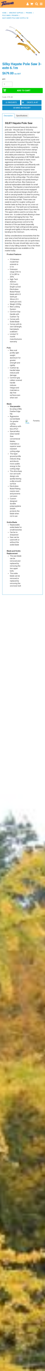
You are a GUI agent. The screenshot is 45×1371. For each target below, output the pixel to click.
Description (8, 116)
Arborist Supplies (16, 13)
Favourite (12, 102)
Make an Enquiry (23, 108)
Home (4, 13)
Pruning (29, 13)
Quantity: (3, 79)
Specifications (21, 116)
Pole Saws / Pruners (10, 15)
